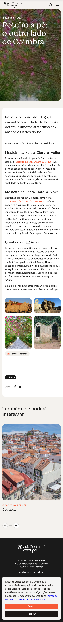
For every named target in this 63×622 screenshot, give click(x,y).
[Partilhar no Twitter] (20, 386)
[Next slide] (16, 525)
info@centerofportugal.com (31, 572)
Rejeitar (32, 613)
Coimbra (11, 377)
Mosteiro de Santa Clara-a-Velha (33, 162)
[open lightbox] (18, 305)
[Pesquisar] (50, 5)
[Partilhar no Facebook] (14, 386)
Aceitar (31, 606)
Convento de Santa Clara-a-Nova (25, 201)
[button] (58, 5)
